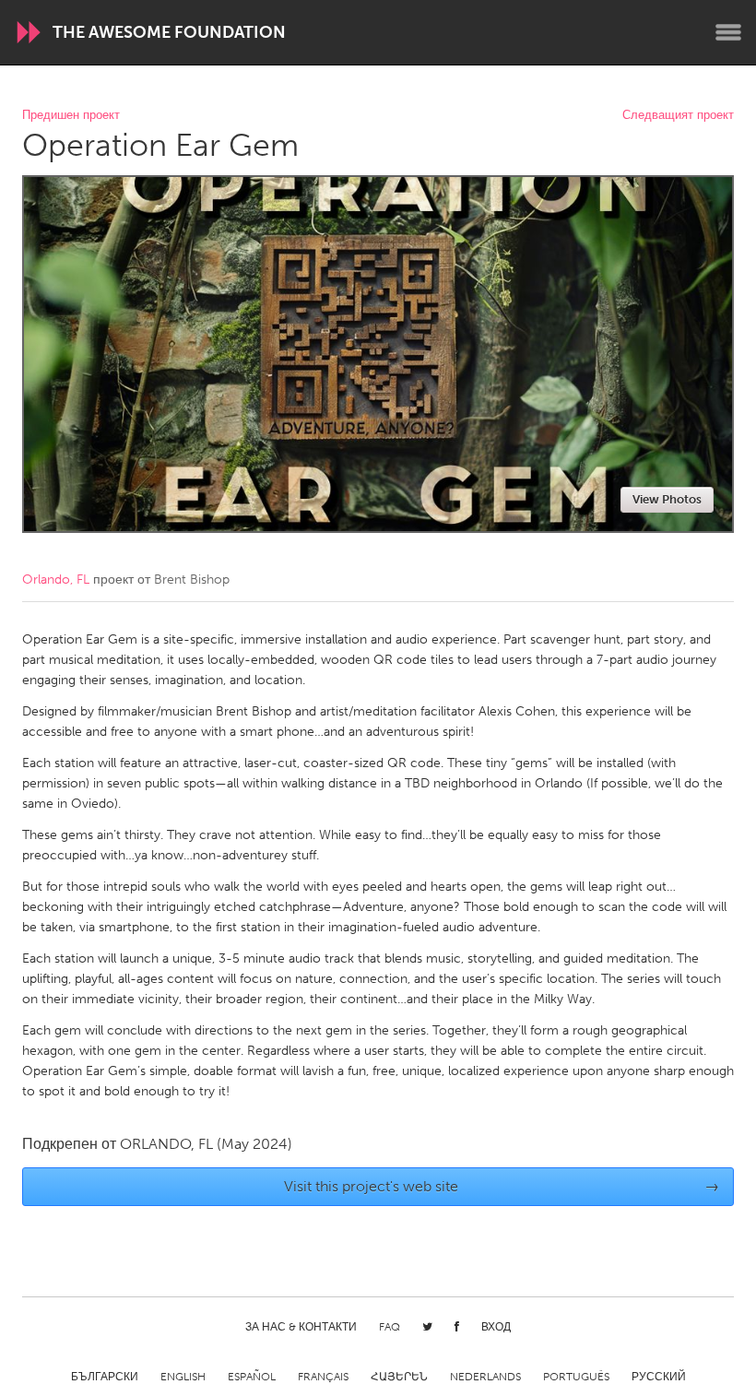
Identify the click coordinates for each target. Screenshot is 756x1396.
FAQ (389, 1326)
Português (576, 1376)
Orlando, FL (55, 579)
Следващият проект (678, 116)
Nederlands (485, 1376)
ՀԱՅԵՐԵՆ (399, 1376)
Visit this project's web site (502, 1186)
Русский (659, 1376)
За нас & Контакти (301, 1326)
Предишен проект (71, 116)
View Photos (667, 499)
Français (323, 1376)
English (183, 1376)
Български (104, 1376)
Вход (496, 1326)
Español (252, 1376)
